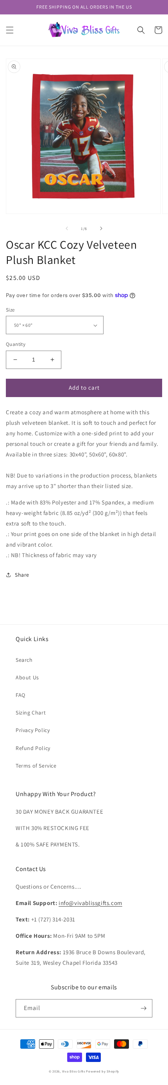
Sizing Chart (31, 712)
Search (24, 659)
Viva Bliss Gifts (73, 1071)
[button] (9, 30)
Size (10, 309)
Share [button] (22, 574)
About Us (27, 677)
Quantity (15, 344)
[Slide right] (101, 228)
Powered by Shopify (102, 1071)
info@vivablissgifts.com (90, 903)
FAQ (20, 694)
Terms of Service (36, 765)
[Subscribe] (143, 1008)
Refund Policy (33, 748)
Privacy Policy (33, 730)
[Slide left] (66, 228)
